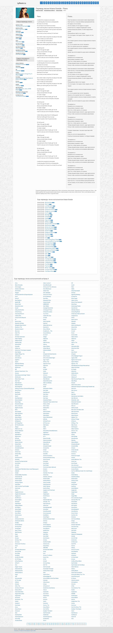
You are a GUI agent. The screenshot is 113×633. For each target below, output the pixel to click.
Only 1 (46, 253)
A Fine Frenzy (18, 311)
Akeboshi (45, 373)
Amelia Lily (74, 451)
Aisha (44, 371)
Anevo (16, 490)
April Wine (45, 534)
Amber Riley (18, 453)
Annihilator (46, 515)
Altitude (17, 438)
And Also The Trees (48, 472)
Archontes (74, 540)
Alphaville (73, 432)
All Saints (73, 421)
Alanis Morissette (47, 380)
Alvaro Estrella (46, 438)
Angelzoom (18, 495)
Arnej (44, 551)
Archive (45, 540)
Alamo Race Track (19, 379)
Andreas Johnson (47, 476)
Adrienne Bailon (47, 350)
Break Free (47, 230)
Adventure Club (75, 348)
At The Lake (18, 580)
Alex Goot (45, 396)
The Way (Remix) (49, 259)
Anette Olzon (46, 488)
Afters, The (46, 361)
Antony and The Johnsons (49, 287)
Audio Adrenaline (19, 591)
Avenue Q (17, 611)
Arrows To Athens (47, 555)
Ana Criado (46, 465)
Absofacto (46, 327)
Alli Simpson (74, 426)
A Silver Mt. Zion (47, 315)
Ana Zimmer (74, 308)
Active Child (74, 334)
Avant (44, 601)
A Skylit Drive (74, 315)
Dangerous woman (49, 211)
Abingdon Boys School (20, 325)
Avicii (16, 296)
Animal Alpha (18, 499)
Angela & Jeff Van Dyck (49, 490)
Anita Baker (74, 501)
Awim (72, 611)
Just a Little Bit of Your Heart (52, 241)
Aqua (16, 534)
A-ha (16, 283)
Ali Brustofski (74, 407)
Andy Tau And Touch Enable (22, 486)
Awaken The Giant (47, 611)
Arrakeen (17, 555)
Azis (72, 618)
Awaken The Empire (76, 609)
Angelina (45, 492)
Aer (44, 352)
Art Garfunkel (74, 557)
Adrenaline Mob (75, 346)
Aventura (73, 605)
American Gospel (75, 455)
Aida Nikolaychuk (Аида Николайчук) (80, 365)
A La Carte (45, 313)
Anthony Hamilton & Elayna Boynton (24, 294)
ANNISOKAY (46, 304)
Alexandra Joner (19, 306)
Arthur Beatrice (19, 561)
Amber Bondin (74, 449)
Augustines (46, 595)
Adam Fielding (18, 338)
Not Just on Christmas (50, 250)
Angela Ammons (19, 492)
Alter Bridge (74, 436)
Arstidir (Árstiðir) (19, 557)
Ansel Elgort (46, 517)
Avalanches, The (75, 601)
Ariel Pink (73, 543)
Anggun (17, 292)
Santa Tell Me (48, 207)
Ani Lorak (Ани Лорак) (76, 497)
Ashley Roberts (19, 572)
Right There (48, 257)
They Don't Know (49, 260)
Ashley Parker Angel (48, 570)
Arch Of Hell (74, 538)
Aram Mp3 (45, 536)
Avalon (16, 601)
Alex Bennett (46, 392)
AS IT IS (45, 565)
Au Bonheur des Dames (49, 588)
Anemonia (17, 488)
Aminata (17, 459)
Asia (44, 572)
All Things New (18, 423)
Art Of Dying (18, 559)
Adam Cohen (74, 336)
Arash (72, 285)
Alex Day (73, 394)
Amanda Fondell (47, 446)
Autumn (45, 599)
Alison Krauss (74, 415)
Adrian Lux (17, 348)
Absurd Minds (46, 329)
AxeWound (74, 614)
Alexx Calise (46, 405)
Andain (16, 472)
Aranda (73, 536)
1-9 (41, 3)
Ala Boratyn (18, 377)
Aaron (44, 319)
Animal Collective (47, 499)
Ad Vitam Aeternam (20, 336)
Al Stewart (74, 375)
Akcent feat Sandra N (76, 302)
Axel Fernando (46, 612)
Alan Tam (17, 380)
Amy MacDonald (47, 285)
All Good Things (75, 419)
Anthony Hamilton (19, 518)
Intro (46, 237)
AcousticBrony (47, 333)
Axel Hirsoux (74, 612)
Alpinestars (18, 436)
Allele (44, 426)
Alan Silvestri (18, 382)
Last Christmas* (49, 243)
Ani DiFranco (18, 497)
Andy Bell (73, 482)
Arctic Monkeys (47, 296)
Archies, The (18, 540)
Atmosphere (74, 582)
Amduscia (45, 451)
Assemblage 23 (47, 576)
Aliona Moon (46, 413)
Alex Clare (45, 394)
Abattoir (45, 323)
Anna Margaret (75, 509)
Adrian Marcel (46, 348)
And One (45, 471)
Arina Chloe (46, 545)
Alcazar (73, 382)
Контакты (16, 630)
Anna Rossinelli (47, 511)
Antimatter (18, 290)
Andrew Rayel (18, 480)
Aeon (72, 350)
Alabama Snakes (47, 377)
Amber (45, 449)
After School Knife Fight (49, 357)
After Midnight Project (76, 356)
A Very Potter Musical (20, 317)
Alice (16, 409)
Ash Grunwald (46, 566)
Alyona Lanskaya (47, 440)
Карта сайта (33, 630)
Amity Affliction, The (76, 459)
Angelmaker (74, 492)
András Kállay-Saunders (21, 474)
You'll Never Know (49, 271)
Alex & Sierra (18, 390)
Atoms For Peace (47, 294)
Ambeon (17, 449)
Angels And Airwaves (20, 494)
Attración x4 (46, 586)
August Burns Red (19, 593)
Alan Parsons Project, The (77, 379)
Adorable (17, 346)
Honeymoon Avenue (50, 209)
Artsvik (45, 561)
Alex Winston (74, 398)
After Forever (46, 356)
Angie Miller (74, 495)
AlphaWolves (18, 434)
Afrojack (73, 354)
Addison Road (18, 340)
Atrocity (73, 584)
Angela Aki (73, 490)
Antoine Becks (18, 524)
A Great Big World (75, 311)
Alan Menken (46, 379)
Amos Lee (73, 461)
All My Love (47, 221)
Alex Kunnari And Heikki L (77, 396)
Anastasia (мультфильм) (49, 467)
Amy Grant (17, 463)
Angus (44, 497)
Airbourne (73, 371)
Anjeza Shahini (18, 505)
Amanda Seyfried (19, 448)
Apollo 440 (17, 302)
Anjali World (18, 503)
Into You (47, 213)
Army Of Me (18, 551)
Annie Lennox (18, 515)
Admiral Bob (18, 344)
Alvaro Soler (18, 304)
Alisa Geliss (46, 415)
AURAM (73, 593)
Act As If (45, 334)
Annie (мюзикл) (47, 513)
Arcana (17, 538)
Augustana (18, 595)
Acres (72, 333)
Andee (73, 472)
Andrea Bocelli (18, 476)
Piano (46, 255)
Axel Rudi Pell (18, 614)
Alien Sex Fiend (75, 411)
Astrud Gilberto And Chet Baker (51, 578)
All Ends (45, 419)
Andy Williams (74, 488)
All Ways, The (74, 423)
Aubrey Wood (18, 589)
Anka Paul (45, 505)
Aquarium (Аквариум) (76, 534)
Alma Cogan (74, 298)
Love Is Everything (49, 246)
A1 (15, 319)
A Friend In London (47, 311)
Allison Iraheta (74, 428)
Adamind (45, 338)
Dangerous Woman (49, 232)
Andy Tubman (46, 486)
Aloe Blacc (17, 432)
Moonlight (47, 214)
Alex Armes (74, 390)
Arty (16, 565)
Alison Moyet (18, 417)
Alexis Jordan (46, 403)
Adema (45, 344)
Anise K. (17, 298)
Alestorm (73, 388)
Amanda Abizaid (75, 444)
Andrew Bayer (18, 478)
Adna (72, 344)
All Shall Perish (46, 421)
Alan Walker (46, 306)
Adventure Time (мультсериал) (23, 350)
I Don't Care (48, 236)
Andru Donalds (46, 482)
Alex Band (17, 392)
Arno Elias (17, 553)
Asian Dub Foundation (76, 572)
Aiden (44, 367)
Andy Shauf (74, 484)
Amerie (73, 457)
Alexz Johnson (18, 405)
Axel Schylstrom (19, 616)
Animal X (17, 501)
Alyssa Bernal (46, 442)
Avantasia (17, 605)
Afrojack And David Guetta (49, 354)
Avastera (45, 603)
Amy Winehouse (47, 288)
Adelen (45, 340)
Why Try (47, 204)
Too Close (47, 264)
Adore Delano (46, 346)
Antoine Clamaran (75, 524)
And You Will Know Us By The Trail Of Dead (81, 471)
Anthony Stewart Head (49, 518)
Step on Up (47, 220)
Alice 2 (45, 409)
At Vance (73, 578)
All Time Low (46, 423)
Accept (73, 331)
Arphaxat (73, 553)
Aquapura (45, 532)
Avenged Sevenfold (48, 308)
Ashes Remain (18, 568)
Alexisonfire (46, 407)
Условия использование (24, 630)
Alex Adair (45, 390)
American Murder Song (49, 457)
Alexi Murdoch (74, 403)
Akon (72, 287)
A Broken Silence (75, 310)
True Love (47, 266)
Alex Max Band (18, 398)
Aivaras (17, 373)
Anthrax (45, 520)
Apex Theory (18, 530)
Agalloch (17, 359)
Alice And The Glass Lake (77, 409)
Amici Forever (46, 459)
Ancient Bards (74, 469)
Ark (16, 547)
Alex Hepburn (18, 300)
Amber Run (18, 451)
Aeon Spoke (18, 352)
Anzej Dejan (18, 528)
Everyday (47, 216)
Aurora (45, 597)
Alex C (72, 392)
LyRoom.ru (21, 3)
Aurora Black (74, 597)
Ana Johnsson (74, 465)
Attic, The (17, 586)
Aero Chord (74, 352)
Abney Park (74, 327)
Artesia (73, 559)
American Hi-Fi (18, 457)
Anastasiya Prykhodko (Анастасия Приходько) (26, 469)
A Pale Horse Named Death (78, 313)
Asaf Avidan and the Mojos (78, 565)
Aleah (44, 386)
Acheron (17, 334)
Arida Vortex (46, 543)
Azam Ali (73, 616)
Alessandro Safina (47, 388)
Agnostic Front (47, 363)
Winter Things (48, 267)
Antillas (17, 522)
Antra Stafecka (47, 526)
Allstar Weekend (19, 430)
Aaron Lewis (18, 321)
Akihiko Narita (74, 373)
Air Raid (45, 369)
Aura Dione (46, 593)
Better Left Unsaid (49, 227)
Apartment (74, 528)
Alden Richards (18, 384)
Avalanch (17, 603)
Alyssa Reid (18, 444)
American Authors (47, 455)
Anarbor (17, 467)
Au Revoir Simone (19, 588)
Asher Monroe (74, 566)
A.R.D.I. (73, 317)
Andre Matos (74, 474)
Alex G (16, 396)
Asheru (73, 568)
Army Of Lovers (75, 549)
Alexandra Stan (47, 300)
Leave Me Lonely (49, 244)
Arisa (16, 545)
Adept (72, 340)
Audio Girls (45, 591)
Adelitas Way (18, 342)
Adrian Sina (46, 290)
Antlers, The (74, 522)
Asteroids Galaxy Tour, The (78, 574)
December (47, 234)
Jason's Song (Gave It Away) (52, 239)
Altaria (73, 434)
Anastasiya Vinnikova (76, 467)
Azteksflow (46, 618)
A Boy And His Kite (19, 310)
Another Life (74, 515)
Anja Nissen (74, 503)
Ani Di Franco (46, 495)
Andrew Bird (74, 478)
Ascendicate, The (75, 588)
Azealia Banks (18, 620)
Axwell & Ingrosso (47, 616)
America (73, 453)
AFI (72, 283)
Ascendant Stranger (48, 568)
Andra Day (45, 474)
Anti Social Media (75, 518)
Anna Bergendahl (47, 507)
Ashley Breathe (19, 570)
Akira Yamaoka (18, 285)
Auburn (45, 589)
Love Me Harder (49, 206)
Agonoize (45, 365)
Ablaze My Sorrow (47, 325)
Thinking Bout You (49, 262)
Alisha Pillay (18, 415)
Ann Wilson (17, 507)
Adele (72, 288)
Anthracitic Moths (19, 520)
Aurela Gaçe (74, 595)
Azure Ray (17, 618)
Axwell (16, 308)
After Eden (17, 356)
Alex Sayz (45, 398)
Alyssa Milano (74, 442)
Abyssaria (73, 329)
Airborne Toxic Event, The (21, 371)
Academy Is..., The (47, 331)
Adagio (45, 336)
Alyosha (73, 440)
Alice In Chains (46, 411)
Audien (73, 589)
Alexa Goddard (18, 400)
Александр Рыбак (75, 306)
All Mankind (18, 421)
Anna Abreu (74, 507)
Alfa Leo (73, 405)
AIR (16, 369)
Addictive (73, 338)
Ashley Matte (74, 570)
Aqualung (73, 532)
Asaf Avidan (74, 563)
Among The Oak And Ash (21, 461)
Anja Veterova (46, 503)
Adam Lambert (47, 283)
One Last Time (48, 251)
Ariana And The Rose (20, 543)
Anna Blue (45, 509)
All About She (18, 419)
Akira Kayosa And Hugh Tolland (22, 375)
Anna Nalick (18, 511)
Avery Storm (18, 609)
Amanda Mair (74, 446)
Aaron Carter (74, 319)
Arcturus (17, 542)
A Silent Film (18, 315)
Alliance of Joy (18, 428)
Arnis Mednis (74, 551)
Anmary (73, 292)
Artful (44, 559)
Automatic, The (19, 599)
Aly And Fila (18, 440)
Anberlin (17, 471)
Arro (44, 553)
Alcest (45, 384)
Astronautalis (18, 578)
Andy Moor (17, 484)
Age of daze (46, 359)
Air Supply (73, 369)
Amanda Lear (18, 446)
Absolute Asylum (19, 329)
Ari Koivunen (74, 542)
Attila (72, 586)
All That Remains (19, 425)
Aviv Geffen (46, 609)
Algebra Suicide (19, 407)
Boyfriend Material (49, 229)
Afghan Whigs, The (19, 354)
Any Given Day (74, 526)
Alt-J (44, 436)
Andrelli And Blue (75, 476)
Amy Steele (74, 463)
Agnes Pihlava (74, 361)
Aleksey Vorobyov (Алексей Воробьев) (24, 388)
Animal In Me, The (75, 499)
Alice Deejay (18, 411)
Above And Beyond (76, 325)
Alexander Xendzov (76, 402)
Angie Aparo (46, 494)
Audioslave (74, 591)
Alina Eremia (74, 413)
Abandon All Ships (19, 323)
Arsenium (73, 555)
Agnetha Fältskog (75, 294)
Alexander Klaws (47, 400)
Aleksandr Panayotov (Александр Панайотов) (82, 386)
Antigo (73, 520)
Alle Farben (46, 425)
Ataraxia (45, 580)
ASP (16, 576)
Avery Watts (46, 607)
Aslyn (16, 574)
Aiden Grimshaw (75, 367)
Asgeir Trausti (18, 566)
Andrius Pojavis (19, 482)
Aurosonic (17, 597)
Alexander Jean (75, 400)
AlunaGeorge (74, 438)
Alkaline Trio (74, 417)
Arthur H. (17, 563)
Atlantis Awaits (75, 580)
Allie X (44, 428)
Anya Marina (46, 528)
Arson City (45, 557)
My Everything (48, 202)
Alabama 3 (74, 377)
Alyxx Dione (46, 444)
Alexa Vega (18, 402)
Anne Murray (74, 511)
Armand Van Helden (48, 549)
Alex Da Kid (17, 394)
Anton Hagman (47, 524)
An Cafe (17, 465)
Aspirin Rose (46, 574)
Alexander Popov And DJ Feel (50, 402)
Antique (45, 522)
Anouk (16, 517)
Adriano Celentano (19, 288)
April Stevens (18, 532)
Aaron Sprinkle (46, 321)
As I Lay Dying (46, 563)
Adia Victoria (46, 342)
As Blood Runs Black (76, 561)
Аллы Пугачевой (75, 290)
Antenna (73, 517)
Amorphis (45, 461)
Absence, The (18, 327)
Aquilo (16, 536)
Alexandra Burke (19, 403)
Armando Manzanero (20, 549)
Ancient (45, 469)
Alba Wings (74, 380)
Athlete (17, 582)
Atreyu (45, 584)
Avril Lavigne (18, 287)
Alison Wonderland (47, 417)
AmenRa (45, 453)
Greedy (47, 218)
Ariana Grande (46, 302)
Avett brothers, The (76, 607)
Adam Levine (74, 300)
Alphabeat (45, 432)
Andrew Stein (74, 480)
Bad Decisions (48, 225)
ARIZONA (45, 547)
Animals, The (46, 501)
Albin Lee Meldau (47, 382)
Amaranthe (46, 448)
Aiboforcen (18, 367)
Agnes (16, 361)
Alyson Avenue (18, 442)
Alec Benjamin (18, 386)
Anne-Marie (18, 513)
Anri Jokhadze (46, 292)
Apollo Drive (46, 530)
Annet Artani (74, 513)
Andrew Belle (46, 478)
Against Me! (74, 357)
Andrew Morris (46, 480)
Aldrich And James (76, 384)
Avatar (73, 603)
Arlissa (73, 547)
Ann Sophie (74, 505)
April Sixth (73, 530)
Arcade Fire (74, 296)
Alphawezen (46, 434)
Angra (72, 494)
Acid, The (17, 333)
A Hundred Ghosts (19, 313)
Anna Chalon (18, 509)
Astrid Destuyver (75, 576)
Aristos (73, 545)
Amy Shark (46, 463)
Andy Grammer (47, 484)
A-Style (45, 317)
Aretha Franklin (47, 542)
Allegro (16, 426)
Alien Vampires (18, 413)
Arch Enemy (46, 538)
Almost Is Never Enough (51, 223)
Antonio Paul (18, 526)
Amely (16, 455)
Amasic (73, 448)
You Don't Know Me (49, 269)
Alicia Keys (74, 304)
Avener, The (46, 605)
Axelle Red (45, 614)
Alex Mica (45, 298)
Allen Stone (74, 425)
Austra (73, 599)
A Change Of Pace (47, 310)
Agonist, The (74, 363)
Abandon (73, 321)
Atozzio (17, 584)
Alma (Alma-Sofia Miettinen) (50, 430)
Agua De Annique (19, 365)
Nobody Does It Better (50, 248)
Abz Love (17, 331)
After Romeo (18, 357)
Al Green (45, 375)
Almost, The (74, 430)
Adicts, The (74, 342)
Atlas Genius (46, 582)
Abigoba (73, 323)
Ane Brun (73, 486)
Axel (16, 612)
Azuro (44, 620)
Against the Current (76, 359)
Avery (16, 607)
